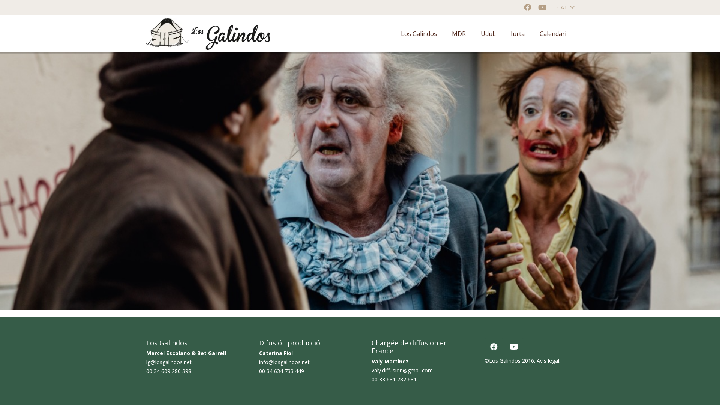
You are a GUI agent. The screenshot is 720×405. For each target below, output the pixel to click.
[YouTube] (542, 7)
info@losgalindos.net (284, 362)
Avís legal (548, 360)
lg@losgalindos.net (169, 362)
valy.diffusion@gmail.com (402, 370)
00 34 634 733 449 (281, 371)
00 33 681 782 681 (394, 379)
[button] (565, 7)
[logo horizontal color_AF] (208, 34)
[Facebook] (527, 7)
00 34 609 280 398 (168, 371)
